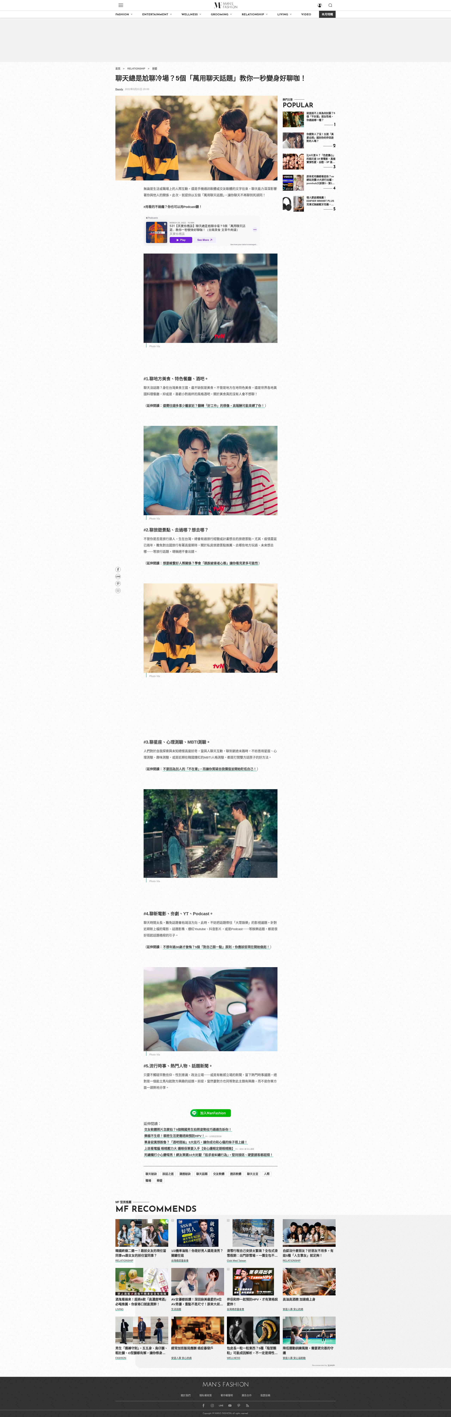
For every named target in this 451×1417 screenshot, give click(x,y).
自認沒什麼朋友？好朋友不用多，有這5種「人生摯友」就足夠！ (308, 1253)
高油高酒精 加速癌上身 (299, 1299)
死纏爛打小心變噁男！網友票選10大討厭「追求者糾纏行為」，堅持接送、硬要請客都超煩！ (208, 1155)
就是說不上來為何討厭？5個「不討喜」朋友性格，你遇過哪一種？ (321, 116)
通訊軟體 (235, 1173)
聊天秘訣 (151, 1173)
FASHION (122, 14)
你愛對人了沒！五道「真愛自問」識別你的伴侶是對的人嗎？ (320, 137)
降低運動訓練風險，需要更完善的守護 (308, 1351)
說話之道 (168, 1173)
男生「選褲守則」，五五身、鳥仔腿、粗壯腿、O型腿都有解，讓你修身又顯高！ (141, 1351)
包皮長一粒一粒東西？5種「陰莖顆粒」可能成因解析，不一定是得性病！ (251, 1351)
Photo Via (154, 346)
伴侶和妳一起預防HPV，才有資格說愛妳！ (252, 1302)
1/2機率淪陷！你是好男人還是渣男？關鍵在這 (197, 1253)
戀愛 (154, 68)
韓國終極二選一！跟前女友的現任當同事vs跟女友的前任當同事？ (140, 1253)
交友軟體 (218, 1173)
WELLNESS (189, 14)
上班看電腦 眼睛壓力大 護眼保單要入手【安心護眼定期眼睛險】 (189, 1148)
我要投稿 (265, 1395)
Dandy (119, 89)
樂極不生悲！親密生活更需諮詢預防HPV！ (174, 1136)
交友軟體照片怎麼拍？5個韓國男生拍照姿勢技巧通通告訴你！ (188, 1129)
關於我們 (186, 1395)
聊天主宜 (252, 1173)
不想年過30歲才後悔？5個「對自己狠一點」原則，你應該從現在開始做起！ (216, 947)
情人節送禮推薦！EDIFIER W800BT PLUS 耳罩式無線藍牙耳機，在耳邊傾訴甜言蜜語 (320, 201)
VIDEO (306, 14)
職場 (148, 1180)
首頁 (117, 68)
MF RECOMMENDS (155, 1209)
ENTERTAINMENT (155, 14)
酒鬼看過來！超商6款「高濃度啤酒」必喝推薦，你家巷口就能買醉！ (141, 1302)
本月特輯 (327, 14)
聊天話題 (202, 1173)
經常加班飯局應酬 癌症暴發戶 (192, 1348)
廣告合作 (247, 1395)
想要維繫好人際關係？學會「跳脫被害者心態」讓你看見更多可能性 (210, 563)
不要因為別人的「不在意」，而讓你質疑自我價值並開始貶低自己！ (210, 769)
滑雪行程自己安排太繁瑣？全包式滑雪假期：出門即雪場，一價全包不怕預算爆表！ (252, 1253)
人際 (267, 1173)
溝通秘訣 (185, 1173)
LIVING (282, 14)
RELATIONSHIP (253, 14)
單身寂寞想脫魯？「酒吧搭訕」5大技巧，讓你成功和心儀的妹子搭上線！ (196, 1142)
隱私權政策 (205, 1395)
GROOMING (219, 14)
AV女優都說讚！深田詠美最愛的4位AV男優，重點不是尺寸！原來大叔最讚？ (197, 1302)
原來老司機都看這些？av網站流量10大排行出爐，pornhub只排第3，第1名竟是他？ (321, 180)
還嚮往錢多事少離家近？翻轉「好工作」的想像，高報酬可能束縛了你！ (213, 406)
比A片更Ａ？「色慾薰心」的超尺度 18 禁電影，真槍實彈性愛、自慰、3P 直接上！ (321, 159)
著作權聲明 (227, 1395)
